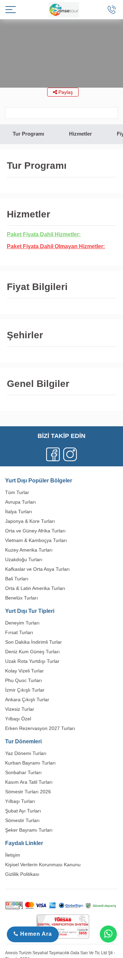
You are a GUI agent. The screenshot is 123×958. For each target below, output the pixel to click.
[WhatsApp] (108, 934)
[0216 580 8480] (112, 9)
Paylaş (65, 92)
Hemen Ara (35, 934)
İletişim (12, 855)
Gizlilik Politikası (22, 874)
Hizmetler (80, 134)
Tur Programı (28, 134)
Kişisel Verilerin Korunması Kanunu (43, 864)
